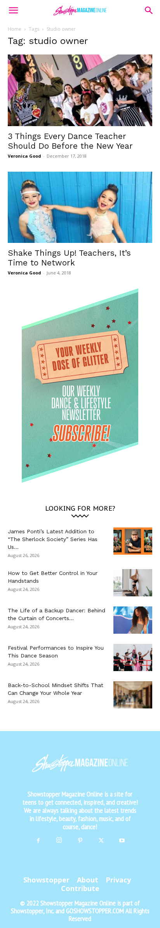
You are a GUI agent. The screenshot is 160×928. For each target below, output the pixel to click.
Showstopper (46, 879)
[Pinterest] (80, 841)
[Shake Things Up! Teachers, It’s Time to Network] (80, 207)
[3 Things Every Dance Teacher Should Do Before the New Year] (80, 90)
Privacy (118, 879)
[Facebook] (38, 841)
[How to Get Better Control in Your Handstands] (132, 582)
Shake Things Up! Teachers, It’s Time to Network (69, 257)
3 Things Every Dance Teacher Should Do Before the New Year (70, 141)
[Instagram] (59, 840)
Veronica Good (24, 156)
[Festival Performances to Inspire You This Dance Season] (132, 657)
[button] (13, 10)
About (87, 879)
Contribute (80, 888)
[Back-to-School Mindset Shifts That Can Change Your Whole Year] (132, 694)
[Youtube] (122, 841)
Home (14, 29)
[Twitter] (101, 841)
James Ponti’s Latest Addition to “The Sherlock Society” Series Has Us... (52, 539)
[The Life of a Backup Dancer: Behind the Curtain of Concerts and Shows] (132, 620)
